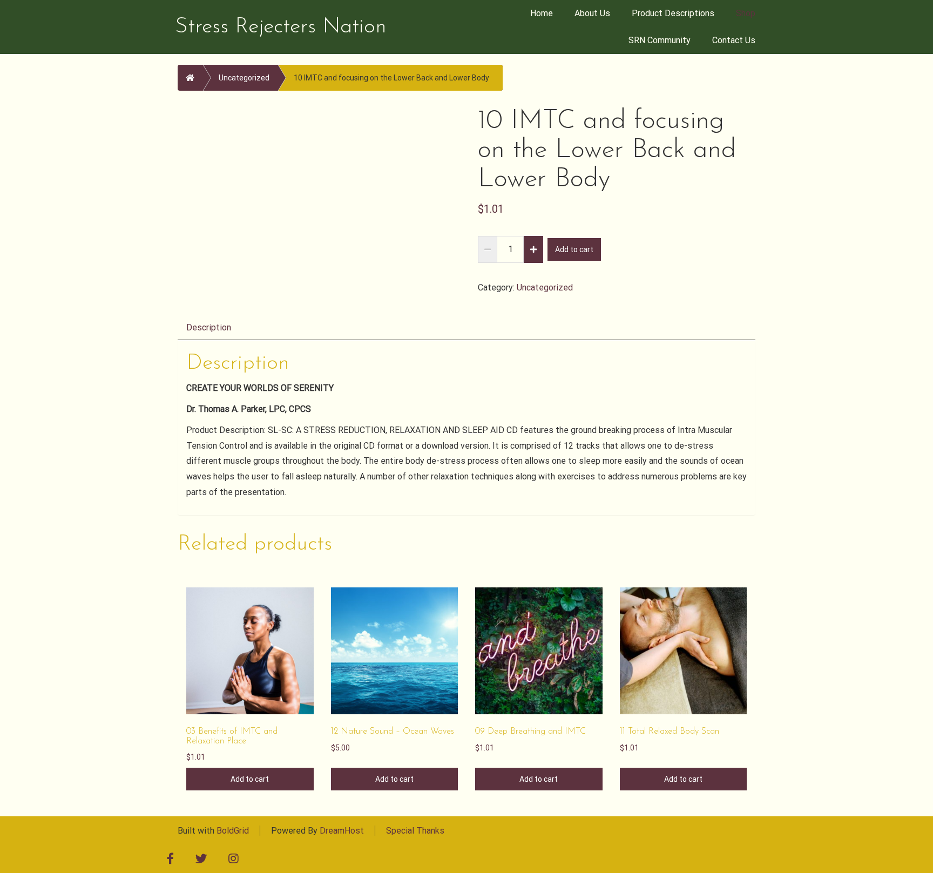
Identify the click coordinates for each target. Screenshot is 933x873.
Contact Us (733, 40)
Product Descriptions (673, 13)
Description (208, 327)
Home (541, 13)
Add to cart (574, 249)
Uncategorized (244, 77)
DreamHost (342, 830)
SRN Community (659, 40)
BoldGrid (233, 830)
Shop (745, 13)
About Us (592, 13)
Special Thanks (415, 830)
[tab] (209, 326)
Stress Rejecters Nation (281, 27)
